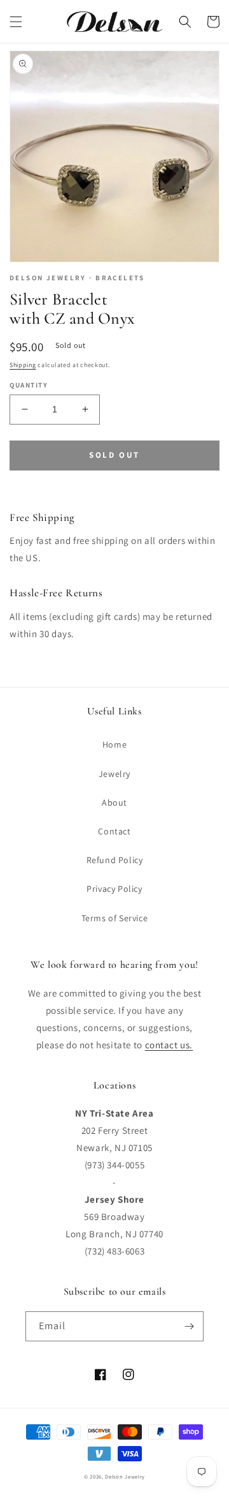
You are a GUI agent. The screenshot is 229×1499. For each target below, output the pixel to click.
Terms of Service (114, 918)
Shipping (23, 365)
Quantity (29, 384)
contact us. (169, 1045)
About (114, 802)
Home (114, 744)
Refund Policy (115, 860)
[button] (16, 22)
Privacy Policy (114, 888)
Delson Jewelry (125, 1476)
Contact (114, 831)
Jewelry (114, 774)
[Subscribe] (189, 1326)
